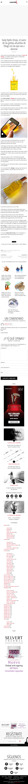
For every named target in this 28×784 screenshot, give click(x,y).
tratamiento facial (6, 251)
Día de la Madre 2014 (8, 576)
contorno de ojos (10, 559)
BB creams (9, 556)
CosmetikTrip (8, 778)
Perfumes (6, 626)
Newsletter (23, 776)
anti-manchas (10, 555)
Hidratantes (9, 563)
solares (8, 573)
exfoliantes (6, 583)
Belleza (5, 525)
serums (8, 572)
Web (2, 372)
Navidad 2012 (7, 604)
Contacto (16, 776)
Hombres (6, 585)
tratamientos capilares (11, 548)
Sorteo (8, 624)
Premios (10, 776)
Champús (9, 542)
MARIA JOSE (7, 324)
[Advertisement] (14, 21)
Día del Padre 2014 (8, 580)
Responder (5, 332)
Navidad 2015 (7, 609)
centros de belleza (11, 532)
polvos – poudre (10, 602)
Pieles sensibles (10, 566)
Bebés (8, 531)
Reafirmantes (9, 567)
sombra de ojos (10, 603)
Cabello (5, 539)
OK (20, 741)
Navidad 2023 (7, 617)
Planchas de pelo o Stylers (12, 545)
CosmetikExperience (18, 778)
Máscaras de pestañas (11, 600)
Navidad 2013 (7, 606)
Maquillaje (6, 587)
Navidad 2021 (7, 616)
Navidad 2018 (7, 613)
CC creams (9, 557)
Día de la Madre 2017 (8, 579)
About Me (4, 776)
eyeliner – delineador (11, 597)
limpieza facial (10, 535)
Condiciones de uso (14, 779)
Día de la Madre (7, 575)
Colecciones (9, 593)
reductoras (9, 569)
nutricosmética (10, 538)
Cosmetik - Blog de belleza (19, 781)
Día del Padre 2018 (8, 582)
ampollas (9, 529)
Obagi (5, 250)
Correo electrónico (5, 367)
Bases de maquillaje (11, 592)
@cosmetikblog (14, 745)
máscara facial (10, 536)
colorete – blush (10, 594)
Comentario (4, 348)
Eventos (8, 621)
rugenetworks (17, 782)
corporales (9, 560)
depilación (9, 533)
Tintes (8, 546)
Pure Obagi (10, 250)
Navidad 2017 (7, 612)
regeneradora (10, 570)
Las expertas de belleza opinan (10, 586)
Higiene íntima (10, 623)
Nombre (3, 362)
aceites (8, 528)
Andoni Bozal (9, 590)
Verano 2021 (6, 627)
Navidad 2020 (7, 614)
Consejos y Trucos (8, 549)
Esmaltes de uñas (10, 596)
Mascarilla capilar (10, 543)
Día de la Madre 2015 (8, 577)
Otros (5, 619)
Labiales (8, 599)
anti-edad (9, 553)
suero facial (16, 250)
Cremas (5, 550)
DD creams (9, 562)
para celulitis (9, 565)
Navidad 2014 (7, 607)
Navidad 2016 (7, 610)
